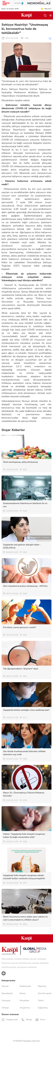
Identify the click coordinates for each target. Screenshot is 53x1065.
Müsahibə (24, 1000)
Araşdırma (25, 1007)
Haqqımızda (12, 1019)
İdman (23, 993)
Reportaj (42, 986)
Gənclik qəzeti (44, 993)
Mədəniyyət (25, 986)
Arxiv (42, 1019)
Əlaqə (28, 1019)
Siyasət (5, 986)
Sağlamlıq (43, 1007)
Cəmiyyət (6, 1000)
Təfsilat (5, 1007)
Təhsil (41, 1000)
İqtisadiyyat (7, 993)
